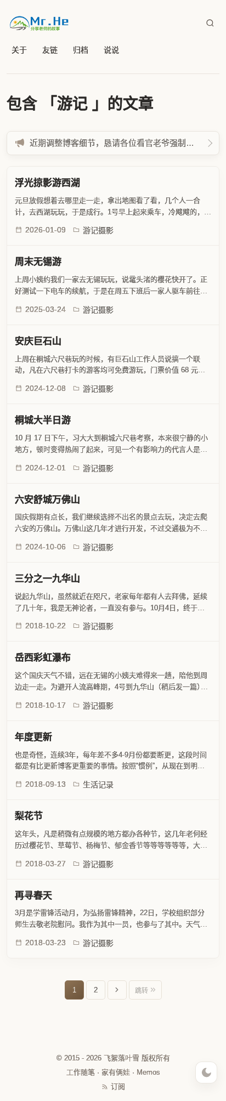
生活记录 (98, 784)
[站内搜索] (210, 23)
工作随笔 (80, 1072)
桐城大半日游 (43, 420)
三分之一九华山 (47, 579)
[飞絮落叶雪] (40, 23)
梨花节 (29, 816)
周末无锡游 (38, 262)
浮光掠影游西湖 (47, 183)
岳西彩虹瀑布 (43, 657)
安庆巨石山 (38, 341)
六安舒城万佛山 (47, 500)
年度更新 (33, 737)
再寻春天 (33, 895)
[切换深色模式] (206, 1072)
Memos (148, 1072)
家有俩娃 (115, 1072)
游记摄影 (98, 230)
